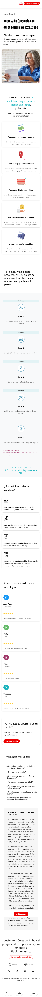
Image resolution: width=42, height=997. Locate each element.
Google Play (30, 964)
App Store (14, 964)
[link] (32, 3)
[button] (7, 993)
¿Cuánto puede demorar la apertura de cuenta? (22, 793)
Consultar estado (12, 741)
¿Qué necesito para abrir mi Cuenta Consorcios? (20, 777)
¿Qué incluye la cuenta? (16, 772)
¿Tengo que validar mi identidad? (20, 782)
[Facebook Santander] (17, 971)
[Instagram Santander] (25, 971)
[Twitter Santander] (9, 971)
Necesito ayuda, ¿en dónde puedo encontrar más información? (20, 799)
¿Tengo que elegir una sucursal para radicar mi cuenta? (21, 787)
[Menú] (6, 4)
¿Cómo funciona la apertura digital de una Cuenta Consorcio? (21, 767)
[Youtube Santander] (33, 971)
